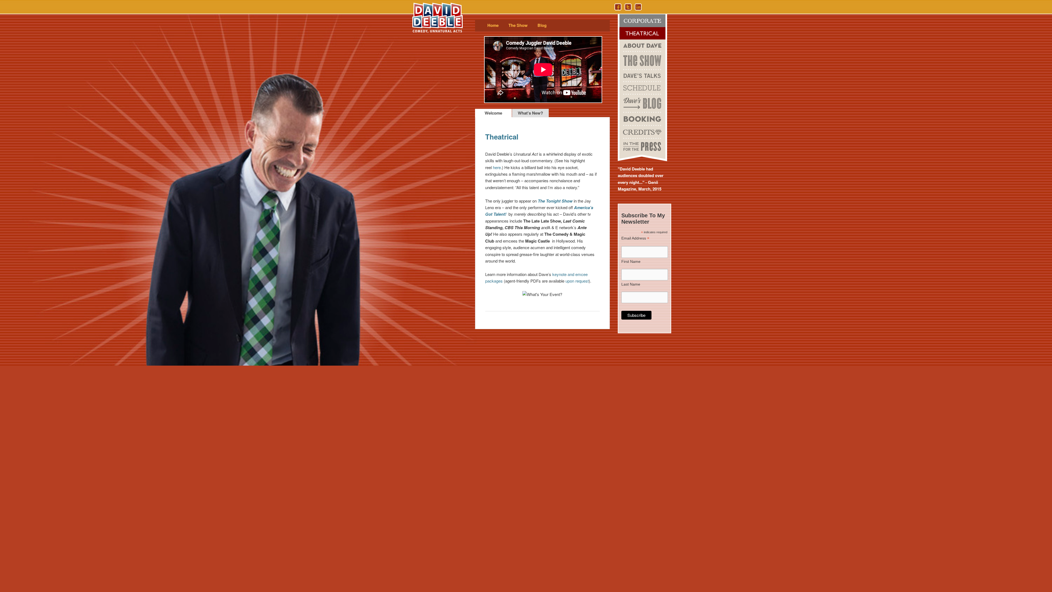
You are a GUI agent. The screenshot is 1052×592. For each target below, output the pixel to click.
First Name (631, 261)
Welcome (493, 113)
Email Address (635, 238)
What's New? (530, 113)
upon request (577, 281)
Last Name (630, 284)
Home (493, 25)
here (497, 167)
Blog (542, 25)
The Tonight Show (555, 201)
